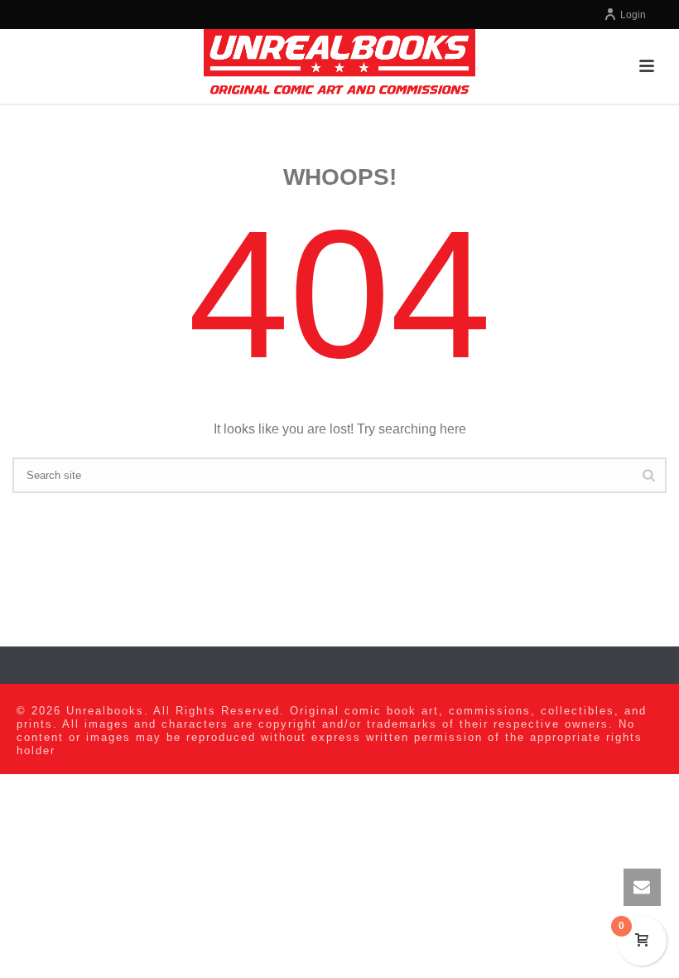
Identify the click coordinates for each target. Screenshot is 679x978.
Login (633, 15)
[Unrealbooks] (339, 66)
